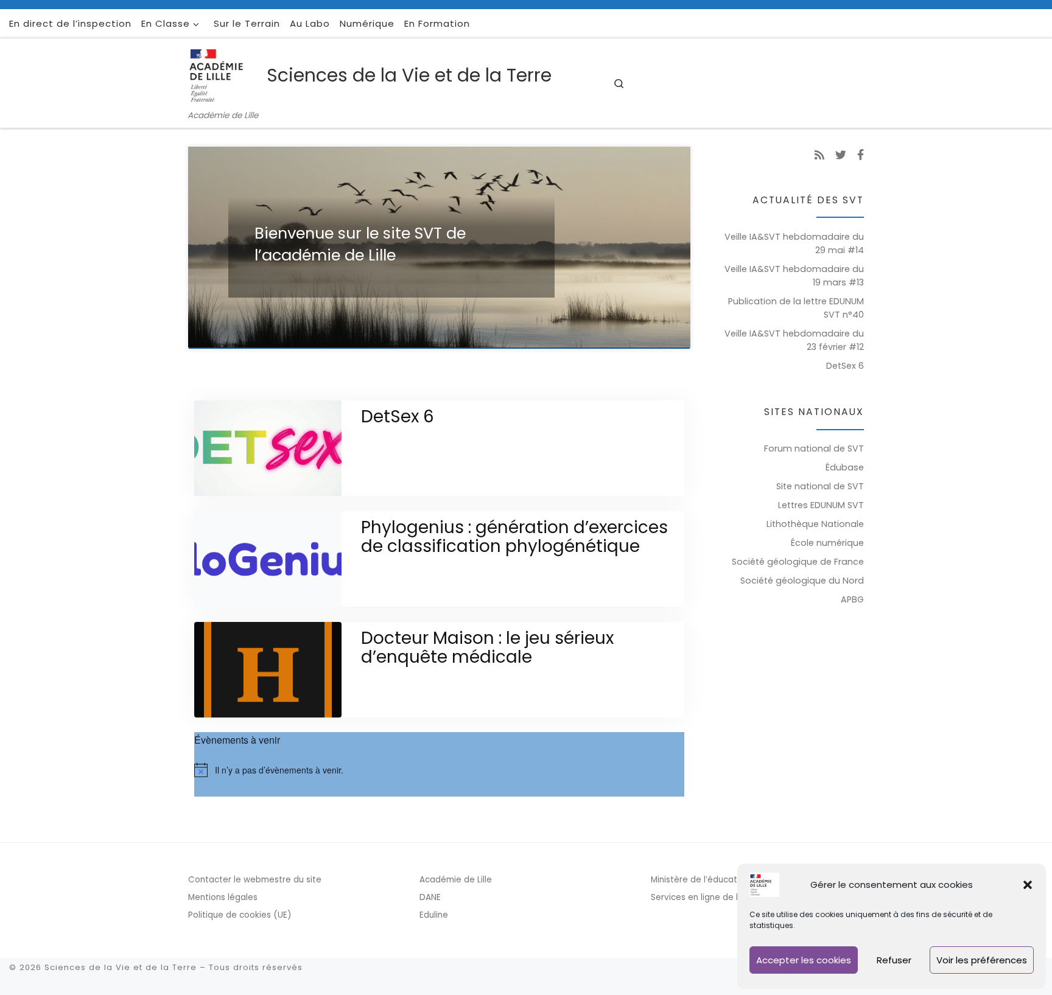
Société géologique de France (798, 562)
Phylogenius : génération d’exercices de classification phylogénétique (514, 536)
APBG (852, 599)
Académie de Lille (455, 879)
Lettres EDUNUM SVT (821, 505)
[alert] (439, 770)
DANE (430, 897)
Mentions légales (223, 897)
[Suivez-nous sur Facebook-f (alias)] (860, 155)
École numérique (827, 543)
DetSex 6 (397, 416)
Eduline (433, 915)
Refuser (894, 960)
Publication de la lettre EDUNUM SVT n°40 (796, 308)
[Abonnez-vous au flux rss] (819, 155)
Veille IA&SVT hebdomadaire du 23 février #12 (794, 340)
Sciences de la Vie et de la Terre (120, 967)
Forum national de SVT (814, 448)
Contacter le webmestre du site (254, 879)
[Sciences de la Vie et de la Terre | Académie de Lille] (225, 74)
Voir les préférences (981, 960)
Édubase (845, 467)
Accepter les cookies (803, 960)
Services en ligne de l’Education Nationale (736, 897)
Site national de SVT (820, 486)
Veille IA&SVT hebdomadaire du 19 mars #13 (794, 275)
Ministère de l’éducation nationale (721, 879)
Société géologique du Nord (802, 580)
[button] (1028, 885)
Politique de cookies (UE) (239, 915)
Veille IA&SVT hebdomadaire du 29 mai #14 (794, 243)
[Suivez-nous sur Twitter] (840, 155)
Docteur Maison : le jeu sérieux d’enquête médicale (487, 647)
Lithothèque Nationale (815, 524)
